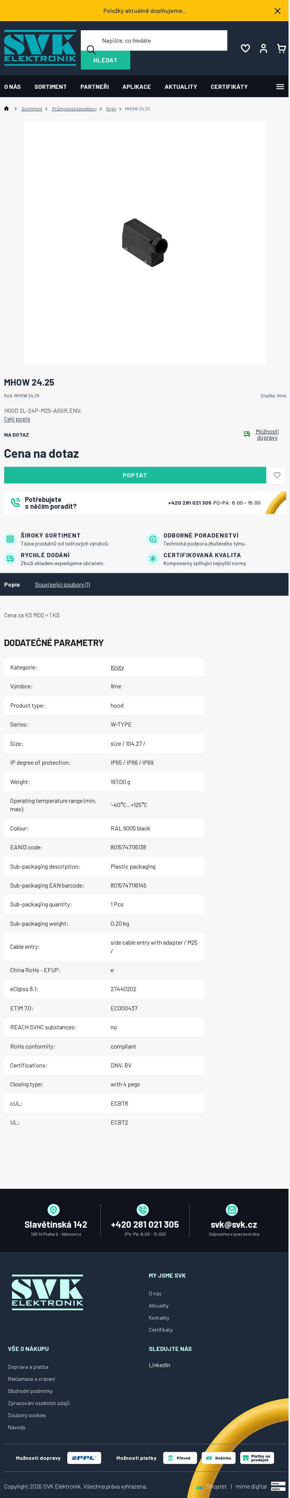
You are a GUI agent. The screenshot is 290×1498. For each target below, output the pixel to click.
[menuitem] (16, 86)
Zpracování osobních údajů (39, 1403)
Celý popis (17, 418)
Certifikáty (161, 1329)
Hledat (105, 60)
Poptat (135, 475)
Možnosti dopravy (267, 434)
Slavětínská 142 (56, 1224)
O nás (155, 1293)
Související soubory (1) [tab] (62, 584)
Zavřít (46, 524)
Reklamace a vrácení (31, 1379)
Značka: (273, 395)
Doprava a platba (28, 1366)
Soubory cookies (27, 1415)
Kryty (117, 667)
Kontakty (159, 1317)
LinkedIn (159, 1364)
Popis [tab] (12, 584)
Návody (16, 1427)
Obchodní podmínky (30, 1391)
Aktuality (158, 1305)
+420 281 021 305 (190, 502)
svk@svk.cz (234, 1224)
